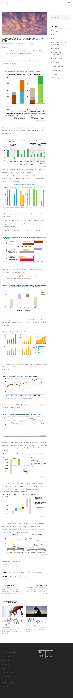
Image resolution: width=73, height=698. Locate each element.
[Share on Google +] (21, 576)
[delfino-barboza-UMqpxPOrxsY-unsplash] (36, 611)
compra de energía (13, 572)
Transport (56, 74)
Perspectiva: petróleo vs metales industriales (36, 621)
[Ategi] (6, 3)
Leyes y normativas (59, 58)
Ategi (10, 43)
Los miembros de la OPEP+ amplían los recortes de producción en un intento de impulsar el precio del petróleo (12, 590)
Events (55, 35)
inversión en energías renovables (32, 572)
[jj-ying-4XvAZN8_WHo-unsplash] (12, 611)
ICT (54, 38)
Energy (31, 43)
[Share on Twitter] (16, 576)
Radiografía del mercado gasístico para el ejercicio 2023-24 (12, 622)
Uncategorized (58, 78)
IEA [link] (7, 51)
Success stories (58, 70)
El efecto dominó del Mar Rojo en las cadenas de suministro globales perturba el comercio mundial (36, 590)
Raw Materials (58, 66)
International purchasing (10, 631)
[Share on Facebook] (10, 576)
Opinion (56, 62)
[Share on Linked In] (26, 576)
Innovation (56, 48)
